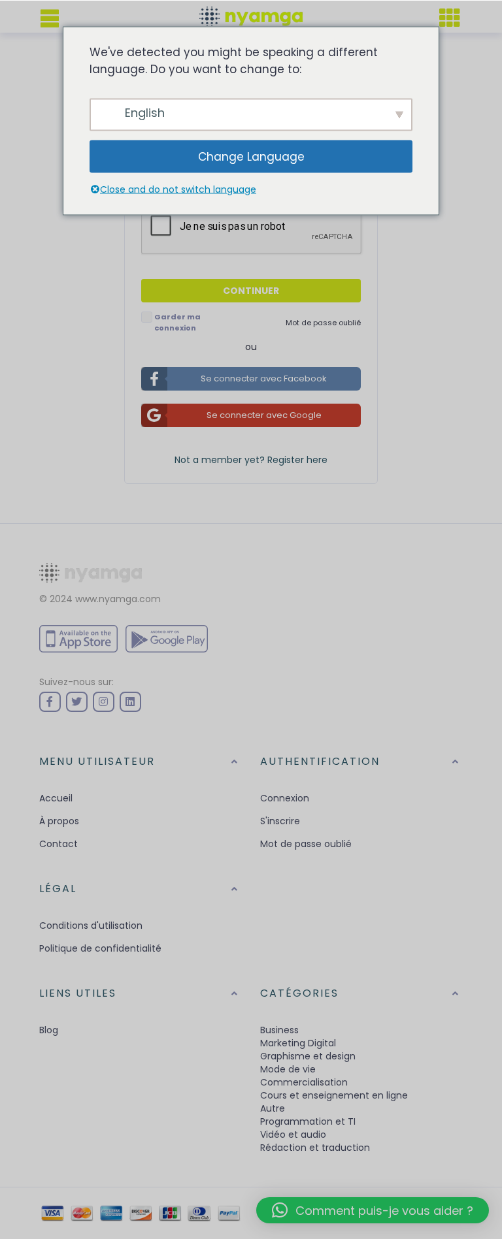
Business (279, 1030)
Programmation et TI (308, 1121)
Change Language (251, 156)
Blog (48, 1030)
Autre (272, 1108)
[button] (372, 1210)
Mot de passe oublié (306, 843)
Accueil (56, 798)
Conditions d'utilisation (90, 925)
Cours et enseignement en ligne (334, 1095)
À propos (59, 821)
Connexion (284, 798)
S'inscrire (280, 821)
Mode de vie (288, 1069)
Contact (58, 843)
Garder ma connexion (177, 322)
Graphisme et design (308, 1056)
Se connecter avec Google (264, 415)
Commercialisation (304, 1082)
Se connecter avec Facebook (264, 378)
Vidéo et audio (293, 1134)
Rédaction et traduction (315, 1147)
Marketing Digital (298, 1043)
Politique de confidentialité (100, 948)
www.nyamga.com (118, 598)
